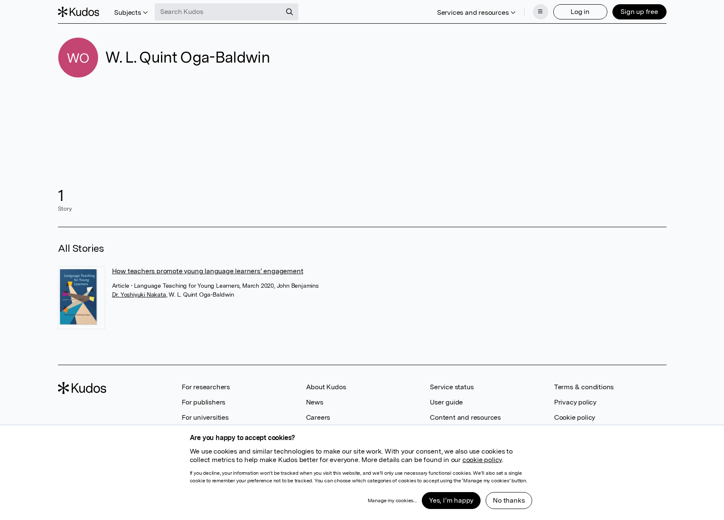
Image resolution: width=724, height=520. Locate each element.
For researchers (206, 387)
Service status (451, 387)
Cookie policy (574, 417)
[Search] (289, 12)
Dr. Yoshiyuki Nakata (139, 294)
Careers (318, 417)
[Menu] (540, 11)
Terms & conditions (584, 387)
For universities (205, 417)
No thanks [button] (509, 500)
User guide (446, 402)
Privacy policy (575, 402)
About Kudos (326, 387)
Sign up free (639, 12)
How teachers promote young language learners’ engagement (207, 271)
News (314, 402)
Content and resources (465, 417)
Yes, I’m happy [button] (451, 500)
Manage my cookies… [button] (392, 500)
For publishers (203, 402)
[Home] (78, 12)
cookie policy (482, 460)
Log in (580, 12)
